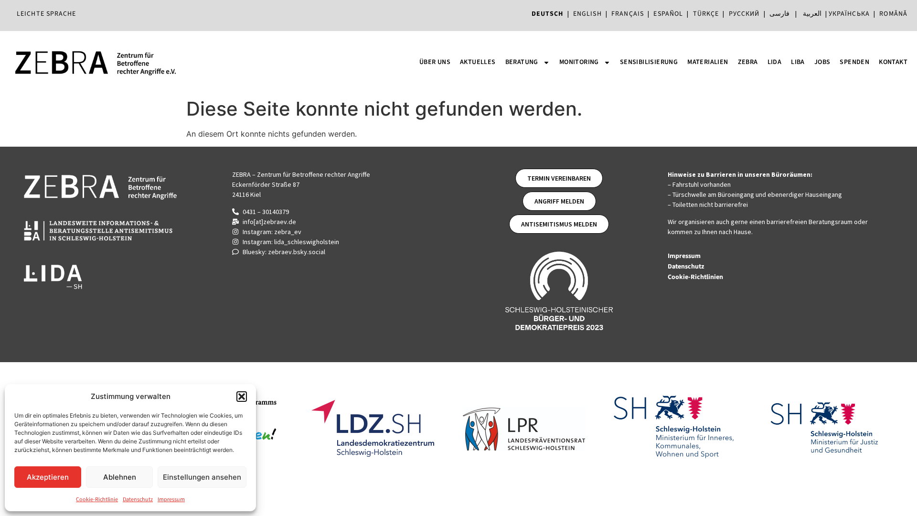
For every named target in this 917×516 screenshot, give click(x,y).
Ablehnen (119, 477)
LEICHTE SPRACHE (46, 14)
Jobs (822, 62)
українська (849, 14)
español (670, 14)
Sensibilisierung (649, 62)
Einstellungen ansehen (202, 477)
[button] (241, 396)
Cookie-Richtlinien (696, 277)
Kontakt (893, 62)
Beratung (521, 62)
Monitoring (579, 62)
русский (744, 14)
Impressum (171, 499)
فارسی (779, 14)
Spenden (854, 62)
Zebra (748, 62)
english (587, 14)
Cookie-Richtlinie (97, 499)
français (627, 14)
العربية (812, 14)
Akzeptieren (48, 477)
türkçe (706, 14)
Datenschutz (138, 499)
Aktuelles (478, 62)
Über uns (434, 62)
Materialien (707, 62)
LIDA (775, 62)
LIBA (798, 62)
